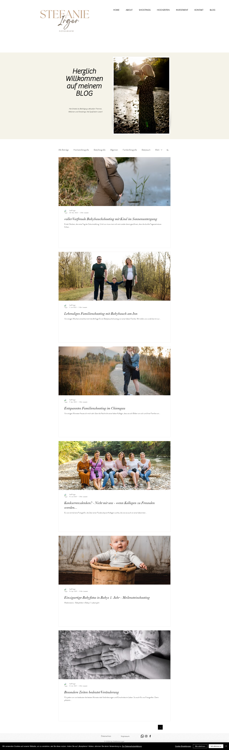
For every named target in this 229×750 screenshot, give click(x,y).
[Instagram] (146, 736)
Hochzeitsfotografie (81, 149)
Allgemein (114, 149)
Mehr (157, 149)
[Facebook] (150, 736)
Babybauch (146, 149)
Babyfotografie (99, 149)
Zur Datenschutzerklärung (132, 746)
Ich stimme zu (216, 746)
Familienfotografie (130, 149)
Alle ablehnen (200, 746)
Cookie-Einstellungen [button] (183, 746)
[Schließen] (226, 746)
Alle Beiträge (63, 149)
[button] (145, 10)
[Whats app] (142, 736)
